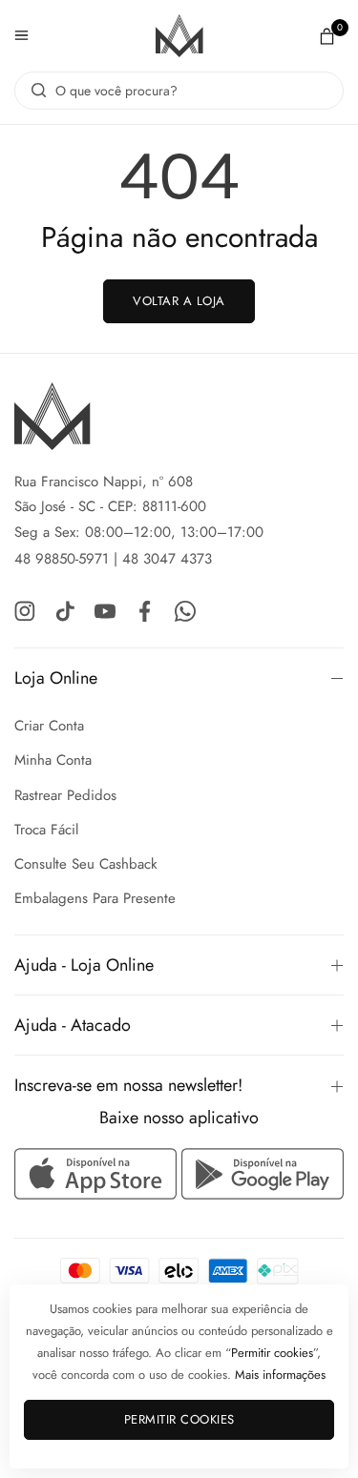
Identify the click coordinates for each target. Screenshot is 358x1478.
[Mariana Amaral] (179, 35)
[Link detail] (24, 610)
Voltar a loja (179, 301)
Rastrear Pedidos (65, 795)
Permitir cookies (179, 1419)
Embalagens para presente (95, 898)
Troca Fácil (46, 829)
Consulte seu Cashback (86, 863)
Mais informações (280, 1374)
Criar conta (49, 725)
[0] (327, 35)
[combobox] (179, 91)
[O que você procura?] (33, 91)
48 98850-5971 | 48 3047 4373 (113, 558)
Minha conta (53, 759)
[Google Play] (262, 1174)
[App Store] (97, 1174)
